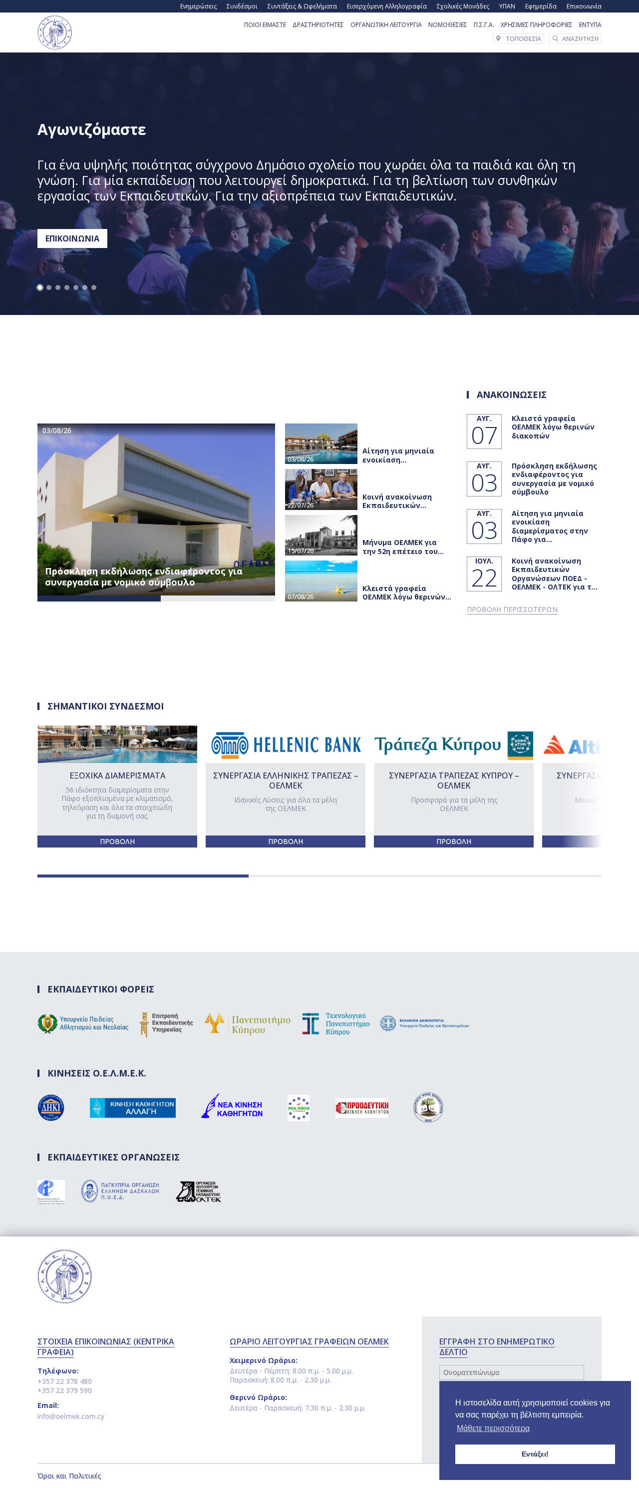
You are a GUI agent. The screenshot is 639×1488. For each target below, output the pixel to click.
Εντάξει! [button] (535, 1454)
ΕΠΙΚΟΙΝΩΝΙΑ (72, 238)
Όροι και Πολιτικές (69, 1475)
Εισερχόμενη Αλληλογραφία (387, 6)
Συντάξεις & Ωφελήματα (302, 6)
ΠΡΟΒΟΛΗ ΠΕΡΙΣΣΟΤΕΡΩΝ (512, 609)
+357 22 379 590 (64, 1390)
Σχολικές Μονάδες (463, 6)
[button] (39, 287)
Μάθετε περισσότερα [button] (493, 1428)
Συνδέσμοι (242, 6)
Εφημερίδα (541, 6)
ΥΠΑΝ (507, 6)
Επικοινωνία (584, 6)
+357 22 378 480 (64, 1381)
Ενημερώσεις (198, 6)
